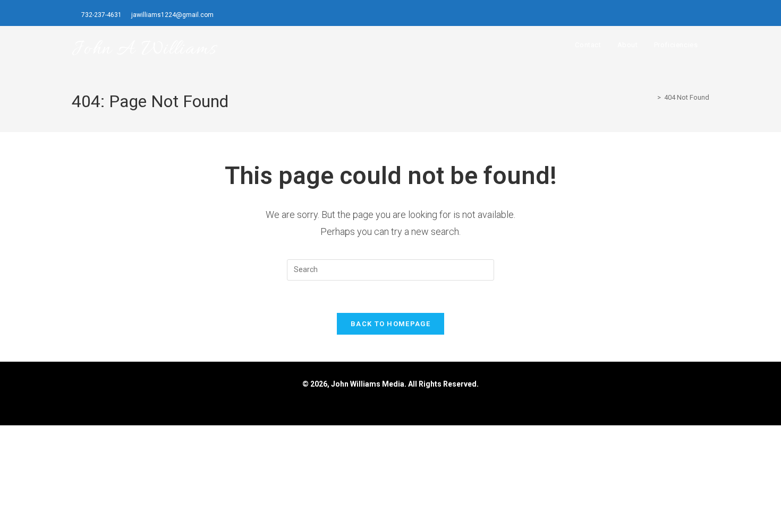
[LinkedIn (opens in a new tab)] (706, 15)
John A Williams (144, 49)
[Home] (651, 97)
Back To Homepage (390, 324)
